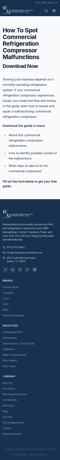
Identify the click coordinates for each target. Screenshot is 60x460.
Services (7, 416)
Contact (7, 428)
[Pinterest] (34, 269)
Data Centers (10, 360)
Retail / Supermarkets (14, 354)
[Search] (46, 11)
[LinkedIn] (12, 269)
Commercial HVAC (12, 332)
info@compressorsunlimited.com (24, 252)
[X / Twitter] (27, 269)
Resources (8, 405)
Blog (5, 411)
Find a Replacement (13, 422)
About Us (8, 382)
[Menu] (54, 10)
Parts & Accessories (13, 315)
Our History (9, 388)
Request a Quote (12, 433)
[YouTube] (20, 269)
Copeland (8, 292)
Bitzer (6, 309)
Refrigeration (10, 337)
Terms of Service (38, 454)
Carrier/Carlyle (11, 287)
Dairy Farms (9, 366)
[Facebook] (5, 269)
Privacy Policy (20, 454)
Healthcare (9, 349)
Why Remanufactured (14, 394)
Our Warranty (10, 399)
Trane (6, 298)
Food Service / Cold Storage (18, 343)
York (5, 304)
